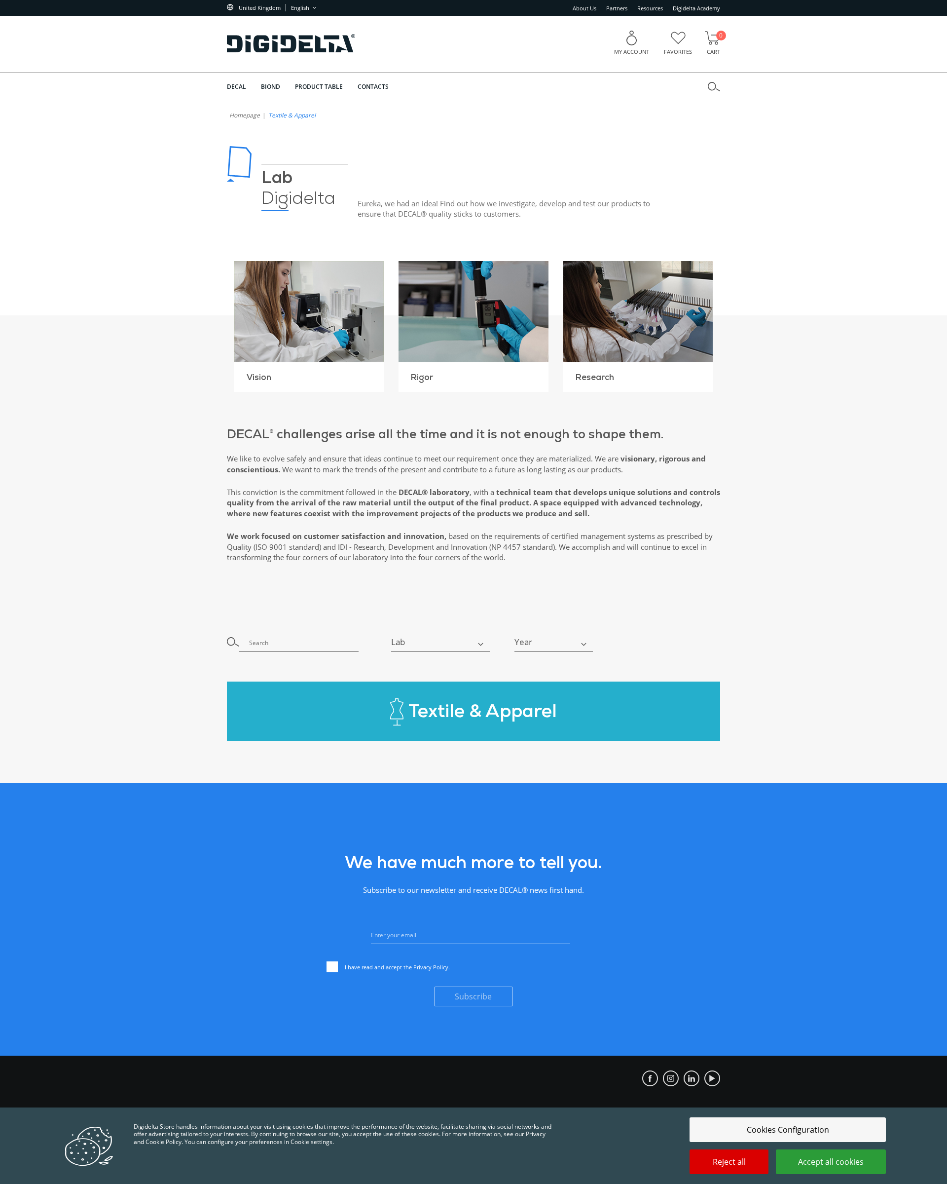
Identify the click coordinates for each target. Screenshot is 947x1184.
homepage (244, 115)
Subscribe (473, 996)
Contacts (373, 86)
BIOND (270, 86)
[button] (440, 642)
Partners (616, 8)
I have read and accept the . (397, 967)
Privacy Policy (430, 967)
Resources (650, 8)
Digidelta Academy (696, 8)
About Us (584, 8)
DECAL (236, 86)
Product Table (319, 86)
